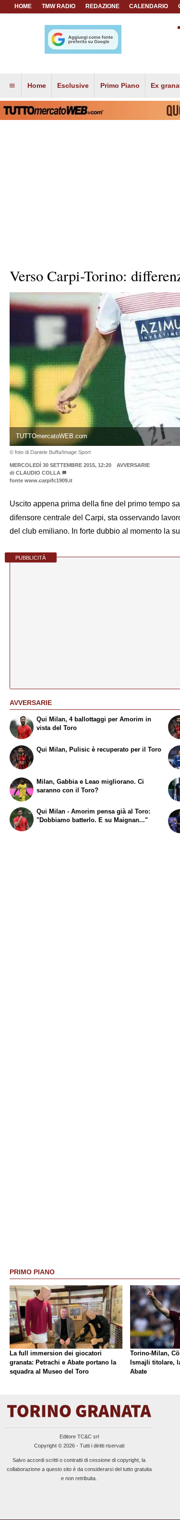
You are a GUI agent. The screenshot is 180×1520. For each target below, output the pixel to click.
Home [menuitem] (36, 85)
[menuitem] (12, 86)
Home (23, 6)
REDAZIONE (102, 6)
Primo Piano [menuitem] (120, 85)
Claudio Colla (39, 473)
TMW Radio (58, 6)
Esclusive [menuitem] (73, 85)
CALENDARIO (148, 6)
